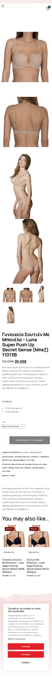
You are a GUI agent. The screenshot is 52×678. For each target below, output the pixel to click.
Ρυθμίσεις (26, 662)
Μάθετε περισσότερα (16, 639)
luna (44, 464)
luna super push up (12, 468)
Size (4, 422)
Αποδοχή (26, 647)
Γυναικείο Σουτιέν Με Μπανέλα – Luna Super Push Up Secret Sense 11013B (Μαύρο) (13, 566)
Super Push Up (22, 457)
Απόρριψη (26, 654)
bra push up (18, 464)
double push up (33, 464)
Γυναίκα (35, 457)
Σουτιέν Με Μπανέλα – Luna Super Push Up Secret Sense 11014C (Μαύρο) (38, 566)
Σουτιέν (30, 460)
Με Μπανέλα (19, 460)
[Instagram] (49, 1)
